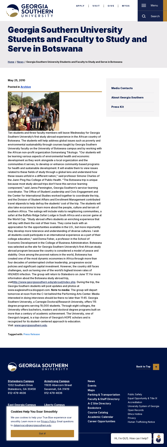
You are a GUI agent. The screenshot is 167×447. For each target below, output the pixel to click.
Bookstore (94, 407)
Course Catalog (98, 412)
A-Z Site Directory (99, 403)
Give (111, 5)
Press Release (31, 334)
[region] (42, 423)
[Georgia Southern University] (29, 11)
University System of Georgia (143, 406)
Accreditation (135, 402)
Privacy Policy (48, 421)
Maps (91, 390)
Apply (80, 5)
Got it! (42, 433)
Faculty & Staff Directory (104, 399)
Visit (96, 5)
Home (11, 61)
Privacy (132, 418)
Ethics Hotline (135, 414)
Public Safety (135, 394)
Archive (26, 86)
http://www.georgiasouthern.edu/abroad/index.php (44, 282)
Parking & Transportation (104, 394)
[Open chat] (158, 438)
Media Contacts (122, 88)
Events (92, 385)
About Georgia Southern (127, 97)
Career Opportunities (101, 421)
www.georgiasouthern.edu (30, 325)
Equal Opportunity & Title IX (142, 398)
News (20, 61)
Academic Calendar (100, 416)
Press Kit (117, 106)
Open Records (136, 410)
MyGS (126, 5)
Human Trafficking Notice (141, 421)
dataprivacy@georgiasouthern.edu (32, 425)
